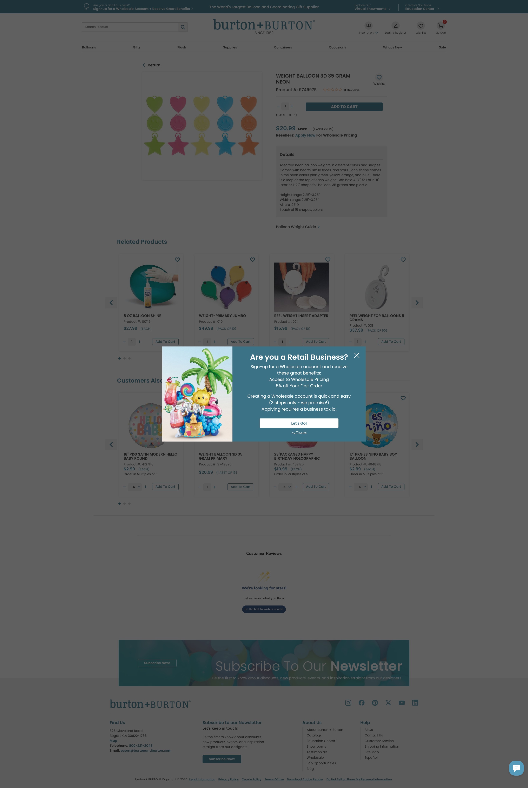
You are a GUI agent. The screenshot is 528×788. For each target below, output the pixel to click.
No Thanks (299, 432)
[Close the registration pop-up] (356, 355)
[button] (516, 768)
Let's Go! (299, 423)
